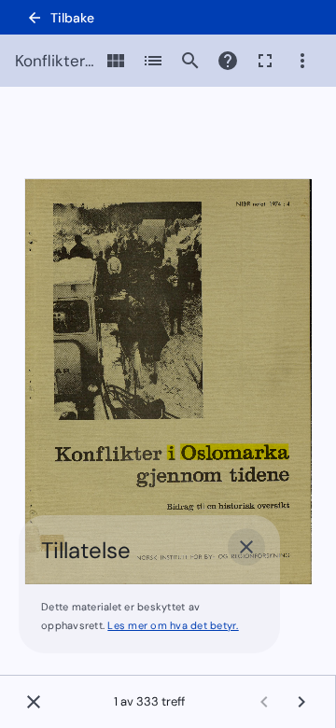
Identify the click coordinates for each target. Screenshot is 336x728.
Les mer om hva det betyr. (172, 625)
